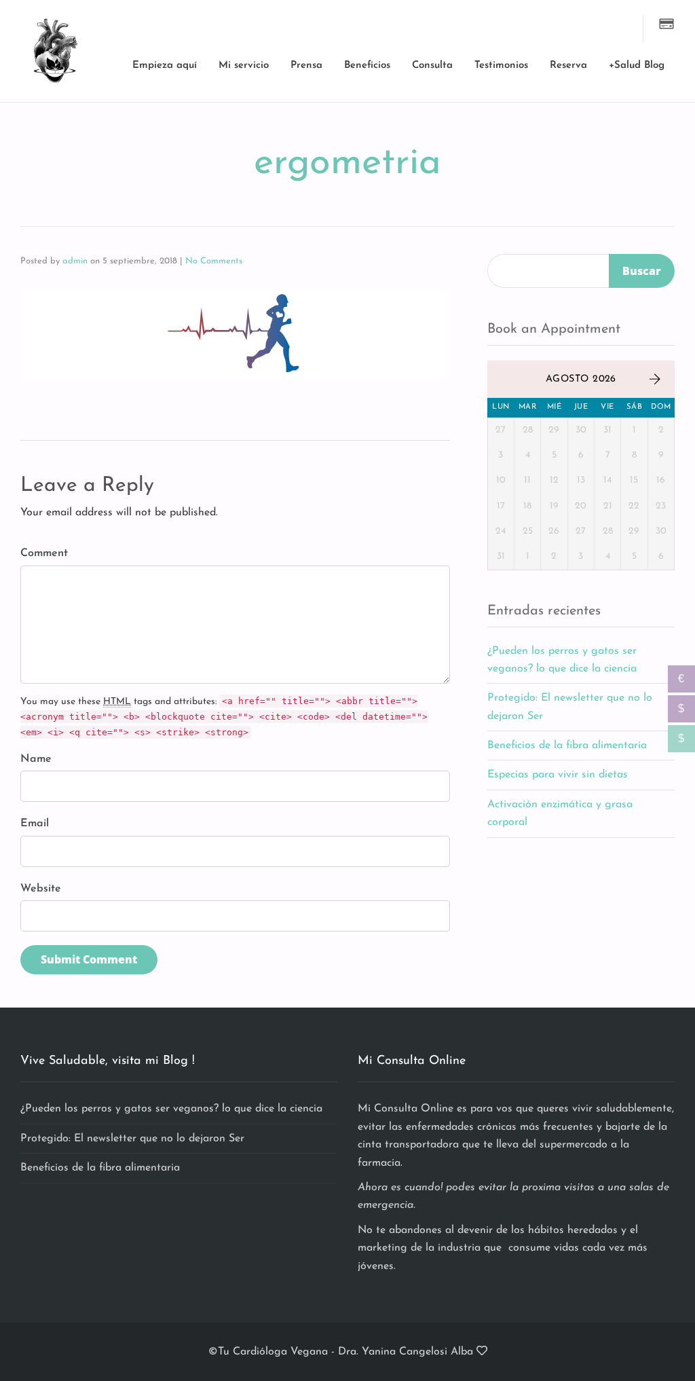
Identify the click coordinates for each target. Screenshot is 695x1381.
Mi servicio (244, 65)
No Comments (213, 261)
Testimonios (501, 65)
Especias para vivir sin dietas (557, 774)
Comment (44, 553)
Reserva (568, 65)
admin (75, 261)
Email (34, 823)
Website (40, 888)
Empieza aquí (164, 65)
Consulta (432, 65)
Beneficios (367, 65)
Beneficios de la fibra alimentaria (567, 745)
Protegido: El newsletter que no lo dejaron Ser (132, 1138)
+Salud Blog (636, 65)
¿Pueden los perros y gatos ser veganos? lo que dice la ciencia (171, 1108)
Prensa (306, 65)
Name (36, 759)
